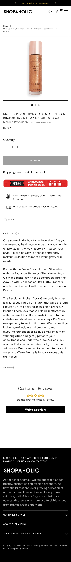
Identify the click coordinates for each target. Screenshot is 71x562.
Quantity (9, 140)
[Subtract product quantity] (6, 147)
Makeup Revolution (15, 122)
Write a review (35, 410)
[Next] (56, 3)
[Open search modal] (50, 11)
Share (11, 219)
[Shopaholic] (17, 11)
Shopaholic (27, 545)
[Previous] (15, 3)
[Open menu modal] (66, 11)
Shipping (9, 172)
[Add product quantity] (17, 147)
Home (5, 26)
